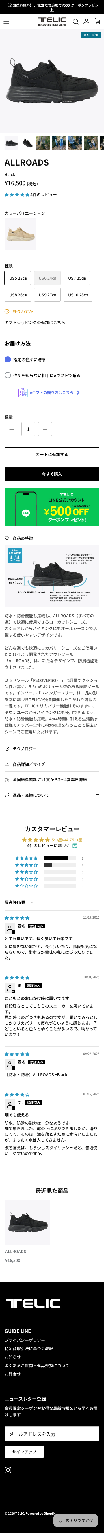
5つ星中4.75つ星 (67, 840)
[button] (17, 194)
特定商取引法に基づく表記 (29, 1348)
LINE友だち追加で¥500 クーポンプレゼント (66, 7)
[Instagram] (8, 1470)
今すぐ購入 (52, 474)
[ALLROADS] (20, 234)
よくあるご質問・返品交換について (37, 1365)
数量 (9, 417)
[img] (17, 918)
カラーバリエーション (25, 213)
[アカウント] (85, 21)
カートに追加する (52, 454)
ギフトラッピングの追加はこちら (35, 322)
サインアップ (24, 1452)
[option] (52, 81)
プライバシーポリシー (25, 1340)
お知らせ (13, 1357)
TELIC (19, 1513)
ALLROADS (15, 1251)
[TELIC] (52, 21)
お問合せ (13, 1374)
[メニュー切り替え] (6, 21)
